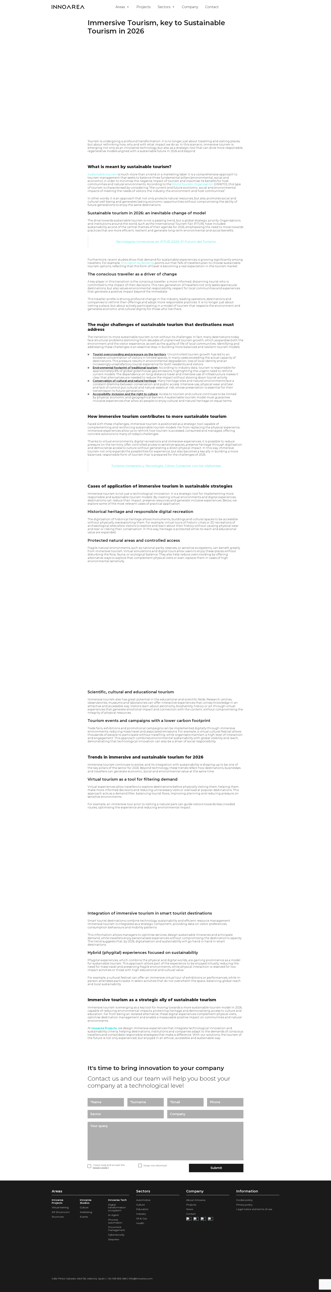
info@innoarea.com (141, 1278)
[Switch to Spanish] (229, 6)
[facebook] (188, 1219)
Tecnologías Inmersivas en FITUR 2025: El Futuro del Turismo (166, 242)
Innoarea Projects (104, 1028)
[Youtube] (196, 1219)
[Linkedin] (210, 1219)
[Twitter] (203, 1219)
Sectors (164, 7)
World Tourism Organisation (192, 184)
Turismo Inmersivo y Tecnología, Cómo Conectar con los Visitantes (166, 466)
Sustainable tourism (102, 174)
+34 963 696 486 (117, 1278)
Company (190, 7)
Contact (212, 7)
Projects (143, 7)
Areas (120, 7)
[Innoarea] (81, 6)
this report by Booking (137, 263)
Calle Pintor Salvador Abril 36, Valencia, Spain (78, 1278)
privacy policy (101, 1167)
